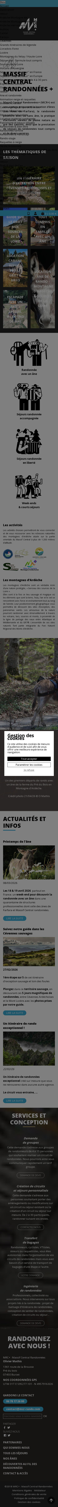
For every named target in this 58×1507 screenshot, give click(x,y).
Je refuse (29, 770)
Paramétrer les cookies (29, 764)
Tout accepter (29, 759)
